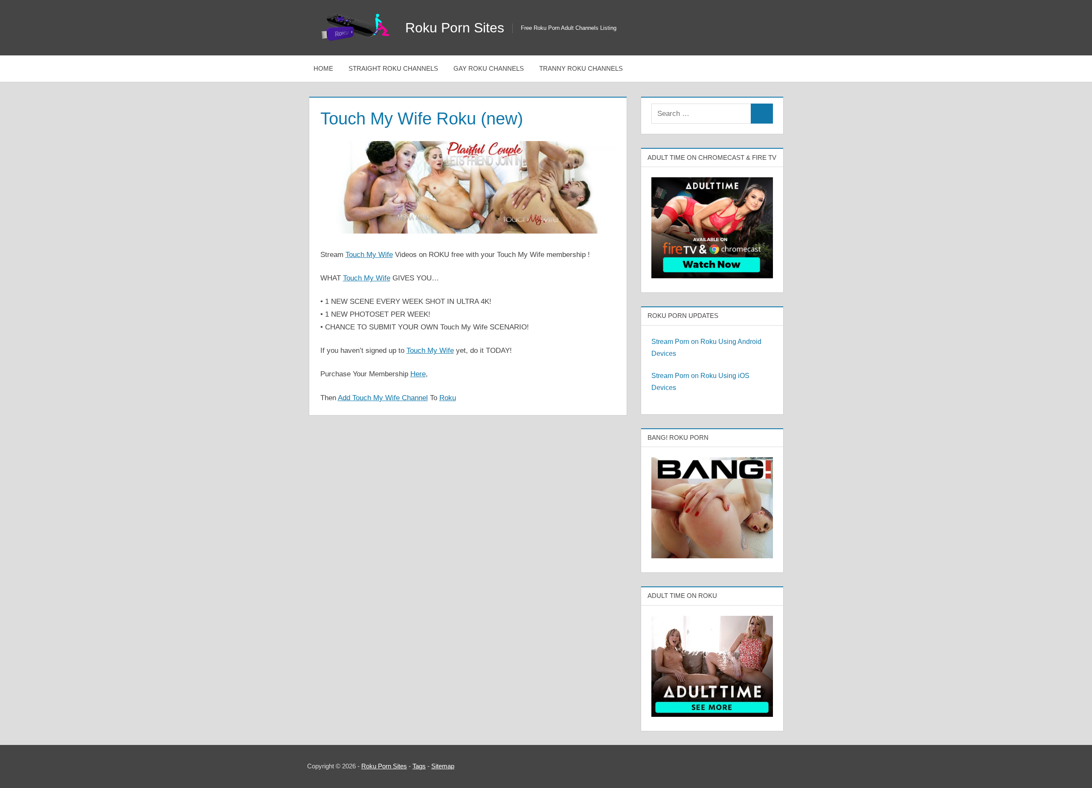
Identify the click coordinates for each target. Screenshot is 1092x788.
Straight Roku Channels (393, 68)
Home (323, 68)
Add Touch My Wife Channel (383, 398)
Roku (447, 398)
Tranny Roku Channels (581, 68)
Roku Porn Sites (454, 27)
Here (418, 374)
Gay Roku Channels (488, 68)
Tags (419, 766)
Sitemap (442, 766)
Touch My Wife (369, 255)
